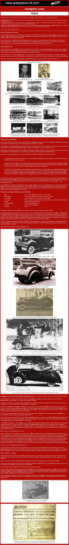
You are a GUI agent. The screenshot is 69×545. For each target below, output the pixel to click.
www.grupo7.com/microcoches (33, 22)
